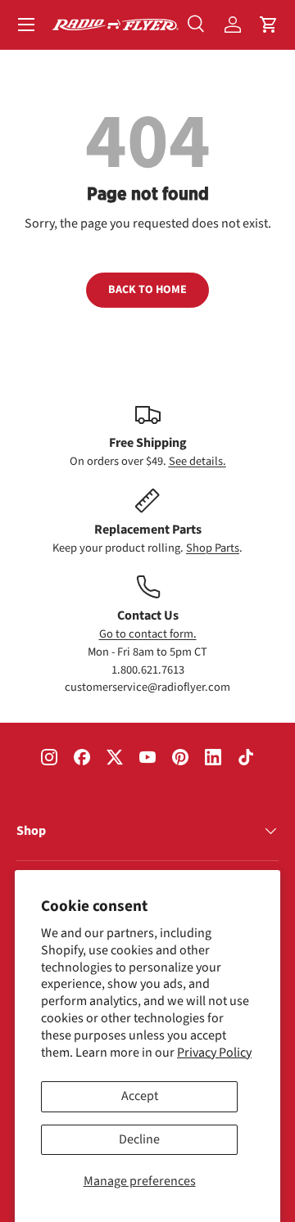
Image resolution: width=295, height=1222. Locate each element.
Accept (139, 1096)
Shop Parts (212, 548)
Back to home (147, 290)
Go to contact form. (148, 634)
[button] (269, 25)
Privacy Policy (214, 1053)
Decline (139, 1139)
